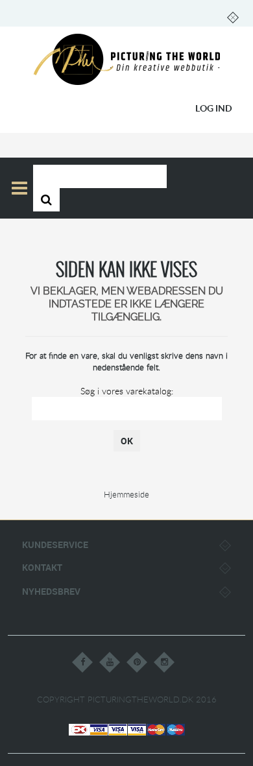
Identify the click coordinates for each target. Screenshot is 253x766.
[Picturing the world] (127, 60)
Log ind (213, 108)
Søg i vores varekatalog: (126, 391)
